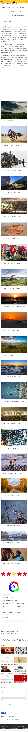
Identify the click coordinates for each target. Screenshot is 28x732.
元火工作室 (6, 11)
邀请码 (3, 726)
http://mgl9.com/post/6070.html (12, 633)
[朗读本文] (2, 17)
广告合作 (19, 726)
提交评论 (3, 712)
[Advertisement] (14, 89)
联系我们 (8, 726)
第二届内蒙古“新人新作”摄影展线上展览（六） (14, 639)
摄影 (18, 15)
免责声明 (24, 726)
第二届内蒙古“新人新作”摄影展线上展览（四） (17, 640)
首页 (3, 3)
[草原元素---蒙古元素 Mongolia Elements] (0, 4)
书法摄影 (7, 3)
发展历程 (13, 726)
